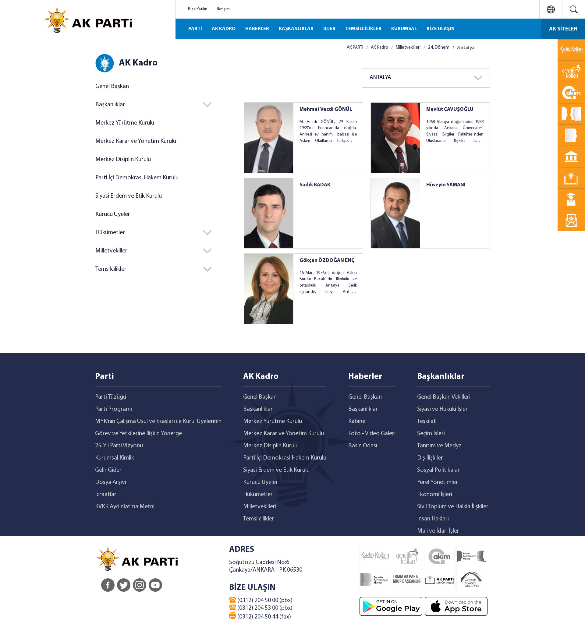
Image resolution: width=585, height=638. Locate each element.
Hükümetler (258, 495)
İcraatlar (105, 495)
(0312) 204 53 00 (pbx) (264, 608)
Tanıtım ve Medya (439, 446)
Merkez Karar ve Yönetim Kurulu (135, 141)
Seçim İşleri (431, 434)
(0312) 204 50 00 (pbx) (264, 600)
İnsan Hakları (433, 519)
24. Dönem (438, 47)
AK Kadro (379, 47)
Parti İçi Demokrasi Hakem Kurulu (137, 178)
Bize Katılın (197, 9)
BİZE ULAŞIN (441, 28)
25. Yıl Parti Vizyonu (119, 446)
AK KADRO (224, 28)
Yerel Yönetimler (437, 482)
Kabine (356, 421)
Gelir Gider (108, 470)
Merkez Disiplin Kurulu (123, 160)
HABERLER (257, 28)
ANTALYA (380, 78)
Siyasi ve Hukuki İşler (442, 409)
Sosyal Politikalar (438, 470)
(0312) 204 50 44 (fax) (263, 617)
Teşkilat (426, 421)
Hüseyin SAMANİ (446, 185)
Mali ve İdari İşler (438, 531)
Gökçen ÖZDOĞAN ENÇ (327, 260)
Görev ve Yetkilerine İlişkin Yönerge (138, 434)
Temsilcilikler (258, 519)
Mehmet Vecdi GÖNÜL (326, 109)
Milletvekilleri (408, 47)
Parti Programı (113, 409)
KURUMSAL (404, 28)
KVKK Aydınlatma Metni (124, 507)
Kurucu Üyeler (112, 214)
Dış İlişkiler (430, 458)
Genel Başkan (112, 86)
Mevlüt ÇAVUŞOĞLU (449, 109)
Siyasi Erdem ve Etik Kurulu (128, 196)
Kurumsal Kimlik (114, 458)
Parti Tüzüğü (110, 397)
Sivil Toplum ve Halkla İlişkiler (452, 507)
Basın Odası (362, 446)
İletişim (223, 9)
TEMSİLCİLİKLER (363, 28)
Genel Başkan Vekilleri (443, 397)
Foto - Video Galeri (371, 434)
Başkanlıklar (258, 409)
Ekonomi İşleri (434, 495)
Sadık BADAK (315, 185)
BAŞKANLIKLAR (296, 28)
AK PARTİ (355, 47)
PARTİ (195, 28)
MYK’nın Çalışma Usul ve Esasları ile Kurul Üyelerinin (158, 421)
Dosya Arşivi (110, 482)
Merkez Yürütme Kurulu (124, 123)
